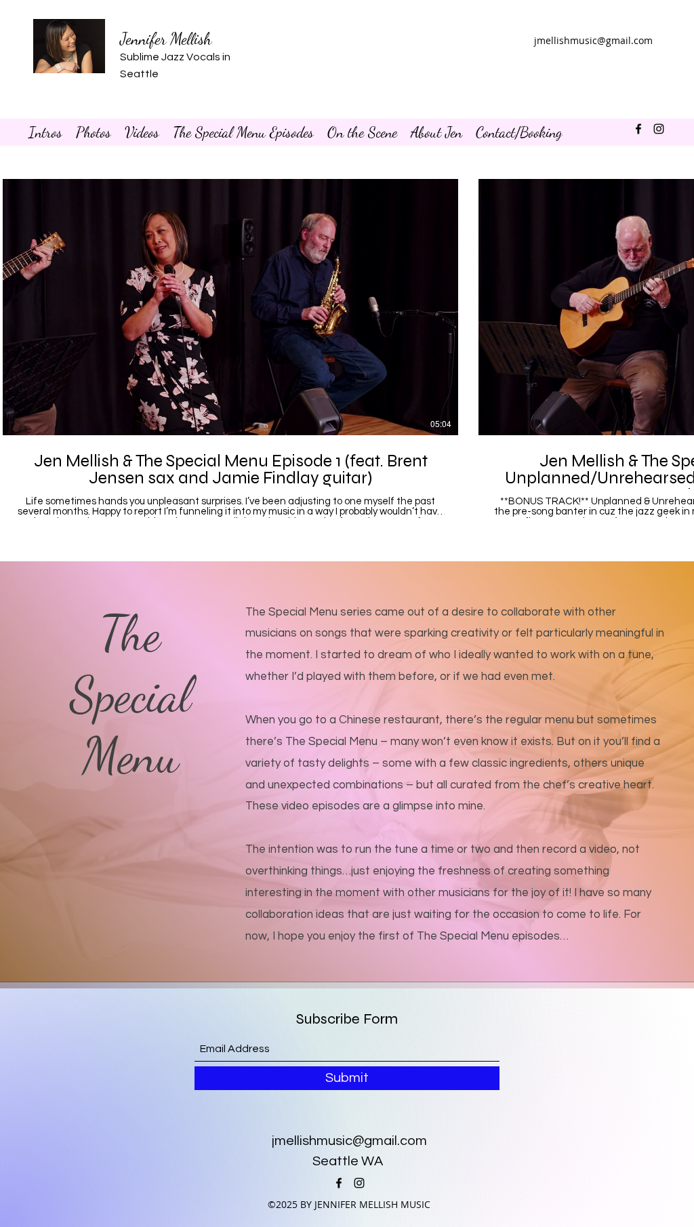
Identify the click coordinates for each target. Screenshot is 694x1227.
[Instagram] (659, 129)
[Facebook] (638, 129)
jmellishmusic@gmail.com (593, 40)
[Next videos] (675, 304)
